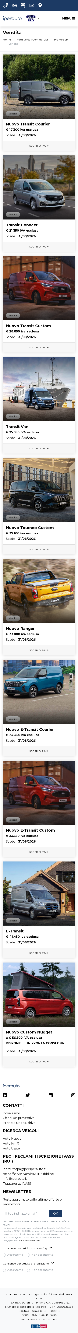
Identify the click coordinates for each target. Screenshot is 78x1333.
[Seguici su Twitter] (27, 1096)
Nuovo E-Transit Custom (30, 830)
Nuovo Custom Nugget (29, 1032)
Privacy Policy (28, 1314)
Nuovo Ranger (20, 628)
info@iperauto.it (15, 1178)
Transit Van (17, 426)
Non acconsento (42, 1254)
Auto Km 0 (11, 1143)
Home (7, 39)
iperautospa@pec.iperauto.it (24, 1169)
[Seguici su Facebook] (5, 1096)
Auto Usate (11, 1148)
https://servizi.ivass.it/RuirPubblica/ (28, 1174)
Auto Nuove (12, 1138)
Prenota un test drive (19, 1123)
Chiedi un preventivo (18, 1118)
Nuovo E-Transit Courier (30, 729)
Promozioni (61, 39)
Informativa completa (30, 1240)
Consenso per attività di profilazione (27, 1263)
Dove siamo (11, 1113)
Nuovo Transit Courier (28, 124)
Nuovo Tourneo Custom (30, 527)
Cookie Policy (48, 1314)
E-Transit (15, 931)
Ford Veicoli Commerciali (32, 39)
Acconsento (15, 1254)
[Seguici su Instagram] (73, 1096)
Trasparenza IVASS (17, 1183)
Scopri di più (38, 145)
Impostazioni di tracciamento (39, 1319)
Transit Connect (22, 225)
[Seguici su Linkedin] (51, 1096)
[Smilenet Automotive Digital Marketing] (39, 1326)
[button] (6, 5)
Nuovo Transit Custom (28, 326)
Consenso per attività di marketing (26, 1248)
